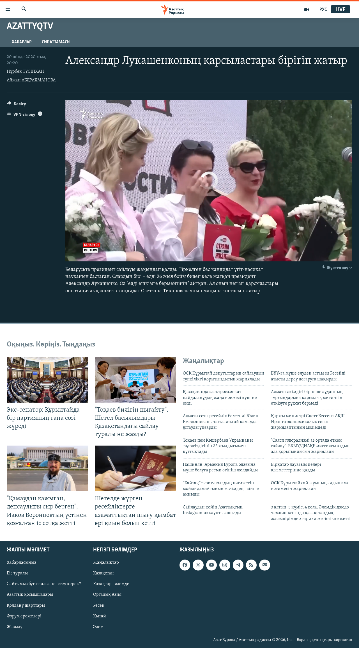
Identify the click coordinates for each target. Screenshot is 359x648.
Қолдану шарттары (26, 605)
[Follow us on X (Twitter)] (198, 565)
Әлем (98, 626)
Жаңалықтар (106, 562)
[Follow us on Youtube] (211, 565)
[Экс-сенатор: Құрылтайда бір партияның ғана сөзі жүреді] (47, 380)
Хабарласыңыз (21, 562)
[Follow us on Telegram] (238, 565)
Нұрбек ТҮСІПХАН (25, 71)
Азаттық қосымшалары (30, 594)
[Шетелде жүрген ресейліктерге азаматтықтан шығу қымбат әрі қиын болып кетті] (135, 468)
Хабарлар (22, 42)
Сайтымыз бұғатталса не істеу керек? (44, 584)
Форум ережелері (24, 616)
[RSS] (251, 565)
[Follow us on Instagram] (224, 565)
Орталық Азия (107, 594)
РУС (323, 9)
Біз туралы (17, 573)
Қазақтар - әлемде (111, 584)
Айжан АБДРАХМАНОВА (31, 80)
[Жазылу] (264, 565)
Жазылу (14, 626)
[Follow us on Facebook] (185, 565)
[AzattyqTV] (306, 9)
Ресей (99, 605)
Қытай (99, 616)
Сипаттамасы (56, 42)
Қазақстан (103, 573)
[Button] (16, 105)
